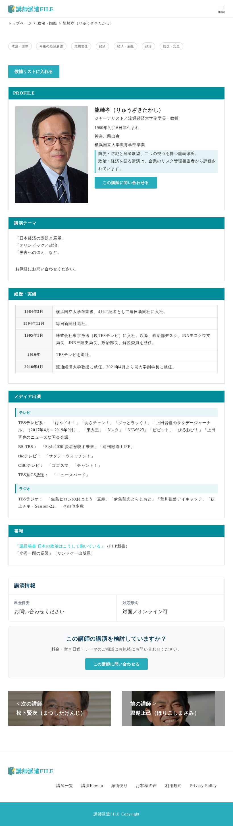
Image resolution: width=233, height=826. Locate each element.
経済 (102, 46)
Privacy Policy (203, 785)
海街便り (119, 785)
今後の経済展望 (51, 46)
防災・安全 (171, 46)
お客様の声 (146, 785)
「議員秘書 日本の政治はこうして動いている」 (60, 546)
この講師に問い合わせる (126, 183)
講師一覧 (64, 785)
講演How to (92, 785)
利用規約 (173, 785)
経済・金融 (125, 46)
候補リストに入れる (33, 71)
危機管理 (81, 46)
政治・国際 (20, 46)
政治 (148, 46)
